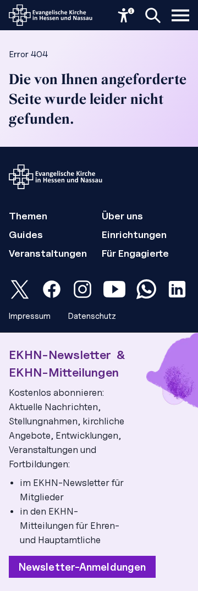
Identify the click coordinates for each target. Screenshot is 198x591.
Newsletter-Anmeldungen (82, 567)
